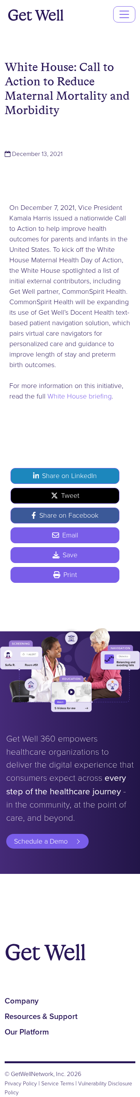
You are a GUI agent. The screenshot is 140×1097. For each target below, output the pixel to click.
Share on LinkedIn (69, 476)
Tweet (70, 495)
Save (70, 555)
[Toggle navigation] (124, 14)
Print (70, 575)
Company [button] (21, 1000)
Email (70, 535)
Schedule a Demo (41, 841)
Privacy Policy (21, 1083)
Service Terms (57, 1083)
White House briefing (79, 396)
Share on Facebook (68, 515)
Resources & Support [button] (41, 1016)
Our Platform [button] (27, 1031)
